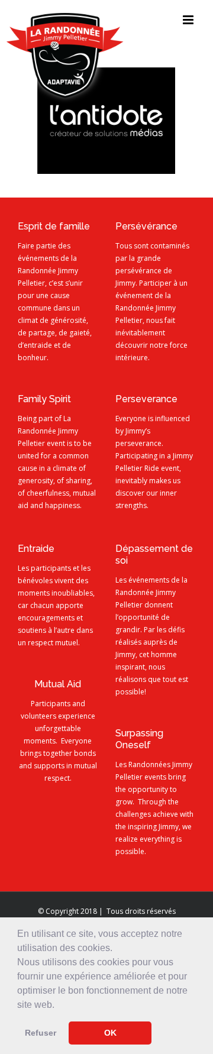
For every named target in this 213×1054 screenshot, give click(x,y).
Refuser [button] (40, 1032)
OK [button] (110, 1032)
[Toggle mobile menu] (189, 20)
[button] (58, 1005)
